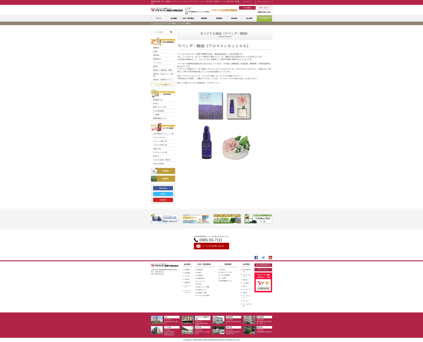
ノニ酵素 (156, 114)
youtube (163, 200)
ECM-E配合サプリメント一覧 (163, 134)
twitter (163, 194)
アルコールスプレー (160, 137)
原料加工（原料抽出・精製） (163, 70)
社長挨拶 (187, 269)
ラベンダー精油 (247, 305)
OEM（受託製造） (188, 18)
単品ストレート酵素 (203, 287)
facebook (163, 188)
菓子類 (155, 66)
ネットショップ (264, 18)
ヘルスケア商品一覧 (160, 145)
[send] (171, 32)
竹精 (244, 286)
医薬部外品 (157, 59)
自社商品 (234, 18)
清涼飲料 (156, 55)
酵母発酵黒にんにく (160, 118)
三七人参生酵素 (158, 111)
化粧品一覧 (157, 149)
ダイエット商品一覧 (160, 141)
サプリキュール (247, 296)
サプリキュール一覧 (160, 152)
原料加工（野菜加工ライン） (163, 80)
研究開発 (219, 18)
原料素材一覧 (157, 100)
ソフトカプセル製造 (203, 295)
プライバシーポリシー (263, 1)
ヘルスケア (246, 289)
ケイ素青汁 (246, 283)
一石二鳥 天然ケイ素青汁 (162, 160)
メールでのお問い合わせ (213, 246)
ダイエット (246, 301)
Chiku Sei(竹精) (158, 163)
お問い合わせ (264, 8)
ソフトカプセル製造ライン (163, 85)
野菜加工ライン (202, 290)
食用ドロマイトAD (159, 107)
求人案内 (247, 8)
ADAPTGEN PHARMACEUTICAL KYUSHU (214, 340)
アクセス (187, 276)
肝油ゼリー (157, 156)
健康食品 (156, 48)
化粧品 (155, 51)
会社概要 (174, 18)
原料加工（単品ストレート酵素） (163, 75)
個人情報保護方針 (263, 265)
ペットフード (157, 63)
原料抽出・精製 (202, 292)
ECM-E (155, 103)
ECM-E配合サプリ (247, 270)
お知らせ (187, 279)
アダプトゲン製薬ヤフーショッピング (263, 282)
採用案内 (187, 282)
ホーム (158, 18)
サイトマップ (247, 1)
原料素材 (204, 18)
